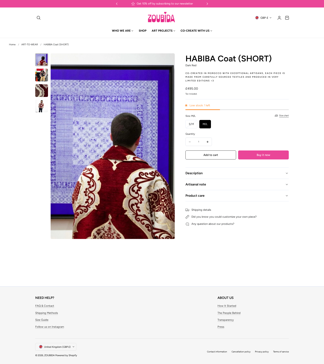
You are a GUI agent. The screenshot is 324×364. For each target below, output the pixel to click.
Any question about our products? (212, 224)
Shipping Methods (46, 313)
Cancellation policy (241, 351)
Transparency (226, 320)
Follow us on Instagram (49, 327)
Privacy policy (262, 351)
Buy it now (263, 155)
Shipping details (201, 209)
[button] (38, 17)
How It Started (227, 306)
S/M (193, 125)
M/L (205, 124)
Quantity (190, 133)
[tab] (41, 59)
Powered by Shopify (66, 355)
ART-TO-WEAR (29, 44)
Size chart (284, 115)
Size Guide (41, 320)
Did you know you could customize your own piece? (223, 217)
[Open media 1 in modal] (168, 60)
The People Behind (229, 313)
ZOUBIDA (49, 355)
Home (12, 44)
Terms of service (281, 351)
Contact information (217, 351)
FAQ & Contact (44, 306)
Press (221, 327)
